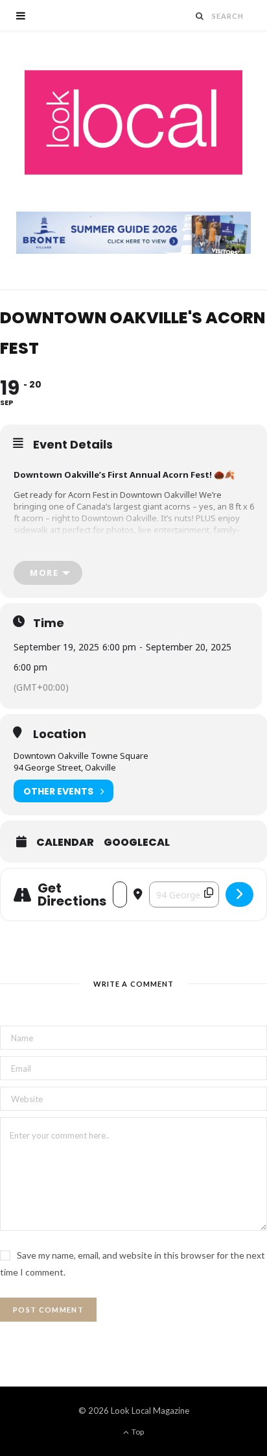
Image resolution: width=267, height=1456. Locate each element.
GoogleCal (137, 842)
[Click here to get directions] (239, 894)
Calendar (65, 842)
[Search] (200, 16)
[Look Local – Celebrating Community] (133, 123)
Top (137, 1432)
